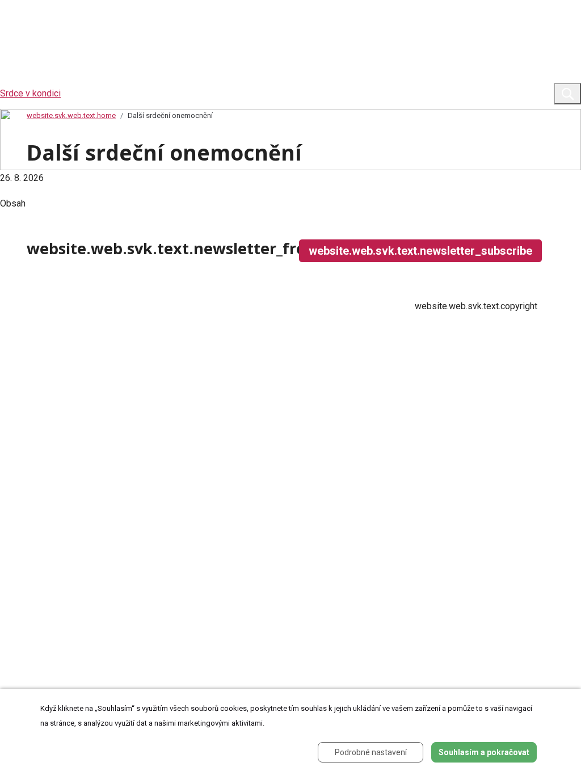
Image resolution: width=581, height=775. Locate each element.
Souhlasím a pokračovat (484, 752)
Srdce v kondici (30, 93)
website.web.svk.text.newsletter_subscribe (420, 251)
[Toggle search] (567, 93)
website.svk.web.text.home (71, 115)
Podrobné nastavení (371, 752)
